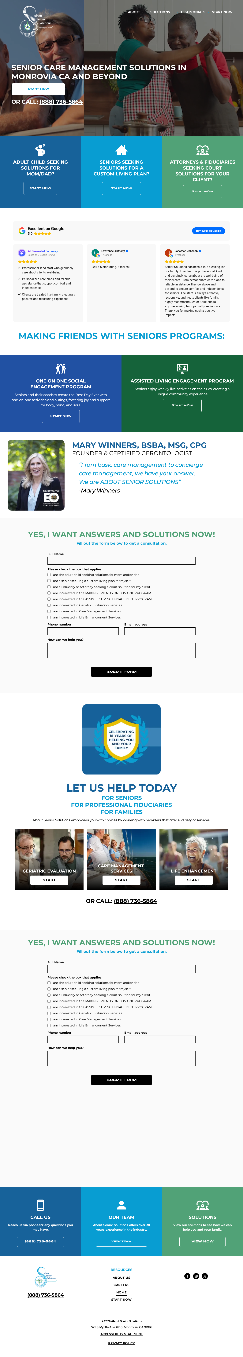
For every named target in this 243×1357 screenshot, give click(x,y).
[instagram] (196, 1276)
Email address (135, 624)
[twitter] (205, 1276)
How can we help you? (65, 639)
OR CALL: (24, 101)
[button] (13, 283)
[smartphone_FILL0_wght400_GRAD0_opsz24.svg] (40, 1210)
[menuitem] (136, 12)
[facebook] (187, 1276)
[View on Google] (95, 253)
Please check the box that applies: (74, 569)
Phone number (59, 624)
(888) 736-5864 (61, 101)
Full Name (55, 554)
